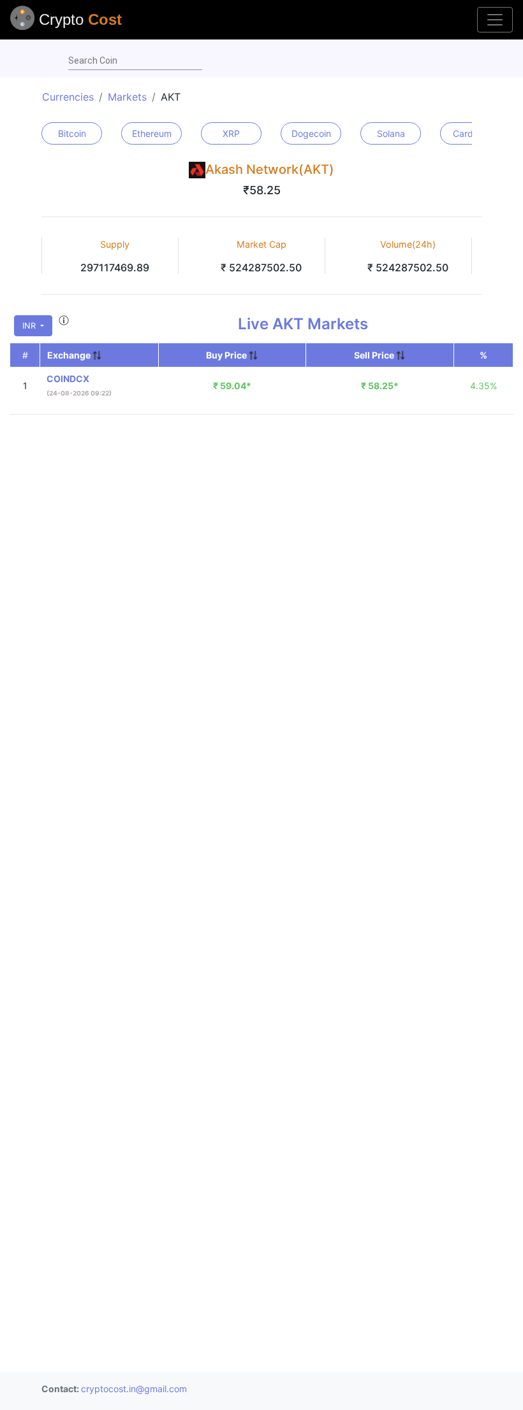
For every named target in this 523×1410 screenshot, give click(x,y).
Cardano (471, 133)
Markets (127, 96)
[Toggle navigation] (495, 19)
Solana (391, 133)
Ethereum (152, 133)
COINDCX (68, 378)
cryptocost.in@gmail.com (134, 1388)
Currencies (68, 96)
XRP (231, 133)
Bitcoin (72, 133)
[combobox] (135, 61)
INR (30, 326)
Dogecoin (311, 133)
